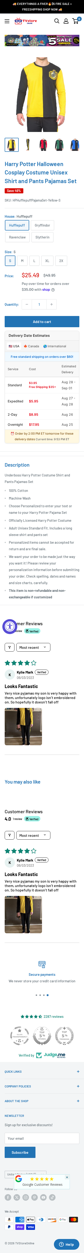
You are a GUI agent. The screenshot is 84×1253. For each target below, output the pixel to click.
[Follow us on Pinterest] (34, 1197)
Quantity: (12, 304)
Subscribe (20, 1152)
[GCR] (18, 1179)
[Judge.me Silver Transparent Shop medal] (19, 1035)
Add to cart (42, 321)
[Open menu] (7, 21)
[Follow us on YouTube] (43, 1197)
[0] (75, 21)
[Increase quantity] (51, 304)
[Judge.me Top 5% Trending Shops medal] (64, 1035)
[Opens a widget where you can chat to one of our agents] (66, 1245)
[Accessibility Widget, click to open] (9, 626)
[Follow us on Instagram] (25, 1197)
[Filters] (9, 647)
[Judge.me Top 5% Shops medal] (42, 1035)
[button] (23, 726)
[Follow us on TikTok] (52, 1197)
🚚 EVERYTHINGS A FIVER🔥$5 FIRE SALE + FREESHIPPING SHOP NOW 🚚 (42, 6)
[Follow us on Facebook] (8, 1197)
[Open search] (57, 21)
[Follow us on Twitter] (17, 1197)
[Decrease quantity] (27, 304)
